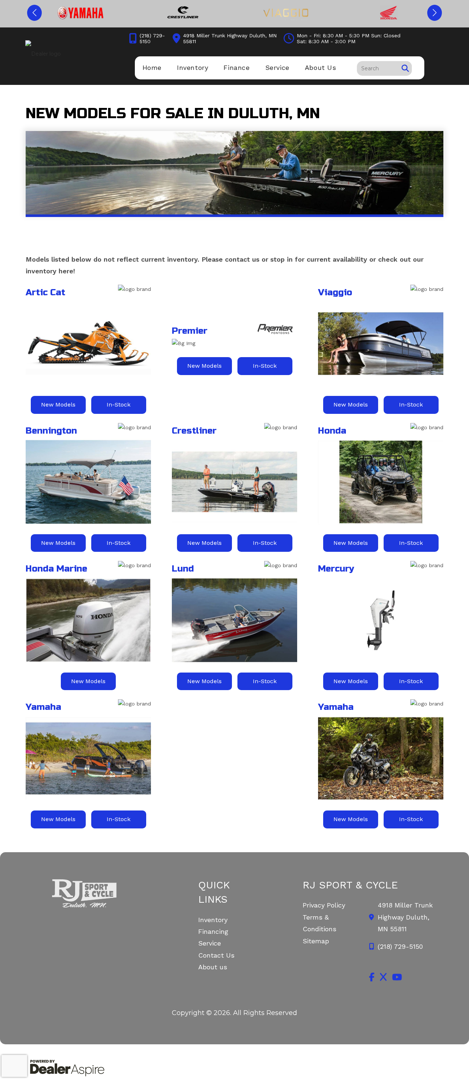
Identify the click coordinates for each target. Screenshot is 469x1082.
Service (209, 943)
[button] (34, 13)
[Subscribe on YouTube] (397, 977)
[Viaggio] (285, 12)
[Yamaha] (80, 12)
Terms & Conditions (319, 923)
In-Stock (118, 404)
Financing (213, 931)
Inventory (213, 920)
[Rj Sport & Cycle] (88, 893)
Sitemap (316, 941)
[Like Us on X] (383, 977)
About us (212, 967)
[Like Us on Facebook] (371, 977)
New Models (58, 404)
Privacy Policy (324, 905)
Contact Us (216, 955)
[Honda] (388, 12)
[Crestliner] (183, 12)
